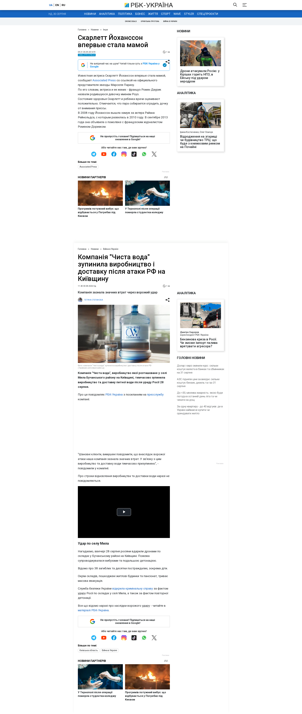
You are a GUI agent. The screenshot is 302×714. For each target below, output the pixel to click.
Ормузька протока (150, 21)
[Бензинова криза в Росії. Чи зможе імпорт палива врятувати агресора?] (200, 315)
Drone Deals (131, 21)
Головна (82, 29)
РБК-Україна (114, 394)
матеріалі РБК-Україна (93, 610)
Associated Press (104, 80)
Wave (177, 13)
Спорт (165, 13)
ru (63, 5)
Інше (105, 29)
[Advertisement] (124, 427)
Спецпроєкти (207, 13)
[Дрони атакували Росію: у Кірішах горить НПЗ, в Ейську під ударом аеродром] (200, 53)
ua (51, 5)
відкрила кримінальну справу (132, 588)
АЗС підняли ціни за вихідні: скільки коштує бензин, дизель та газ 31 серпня (198, 383)
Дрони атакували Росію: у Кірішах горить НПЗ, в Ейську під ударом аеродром (200, 76)
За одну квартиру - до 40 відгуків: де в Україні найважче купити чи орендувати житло (200, 410)
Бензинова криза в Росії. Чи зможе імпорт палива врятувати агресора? (199, 343)
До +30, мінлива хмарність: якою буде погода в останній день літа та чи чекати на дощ (200, 396)
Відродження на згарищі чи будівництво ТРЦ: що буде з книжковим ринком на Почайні (200, 142)
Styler (189, 13)
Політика (125, 13)
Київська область (89, 650)
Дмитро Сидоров (189, 332)
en (57, 5)
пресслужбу (155, 394)
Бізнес (140, 13)
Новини (90, 13)
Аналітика (107, 13)
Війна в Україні (170, 21)
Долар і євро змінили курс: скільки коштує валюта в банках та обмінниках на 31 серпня (200, 369)
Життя (153, 13)
